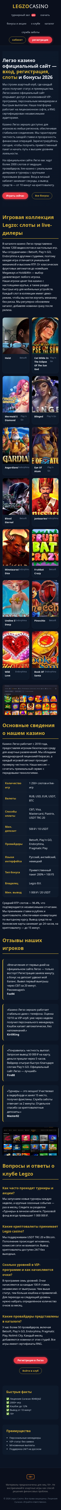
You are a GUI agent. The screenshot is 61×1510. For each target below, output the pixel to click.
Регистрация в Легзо (30, 1360)
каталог (49, 23)
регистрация (40, 40)
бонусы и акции (16, 23)
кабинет (17, 39)
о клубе (35, 23)
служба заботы (31, 32)
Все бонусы (42, 195)
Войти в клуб (30, 1370)
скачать (45, 15)
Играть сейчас (15, 195)
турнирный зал (23, 15)
